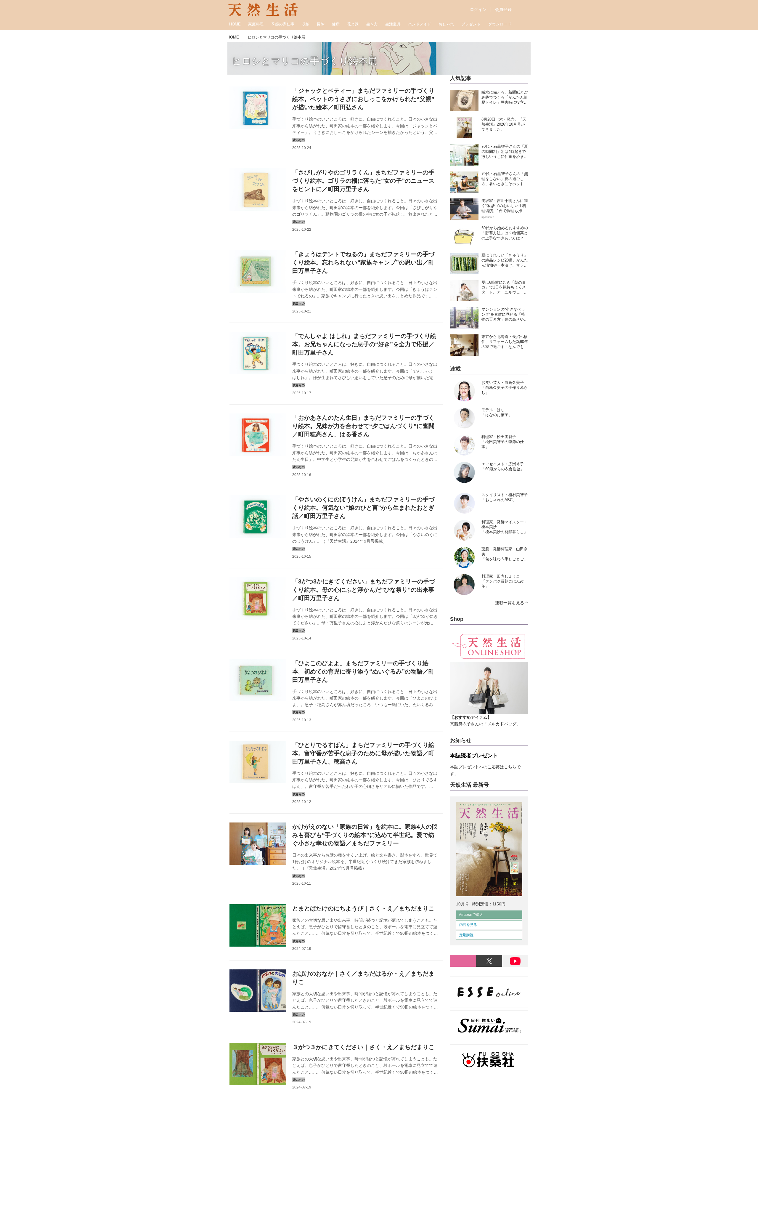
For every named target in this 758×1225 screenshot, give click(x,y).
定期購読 (466, 935)
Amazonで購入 (471, 915)
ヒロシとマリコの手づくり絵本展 (304, 61)
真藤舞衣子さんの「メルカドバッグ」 (485, 720)
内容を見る (468, 925)
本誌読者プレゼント (474, 756)
